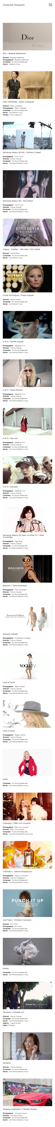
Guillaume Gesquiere (14, 5)
